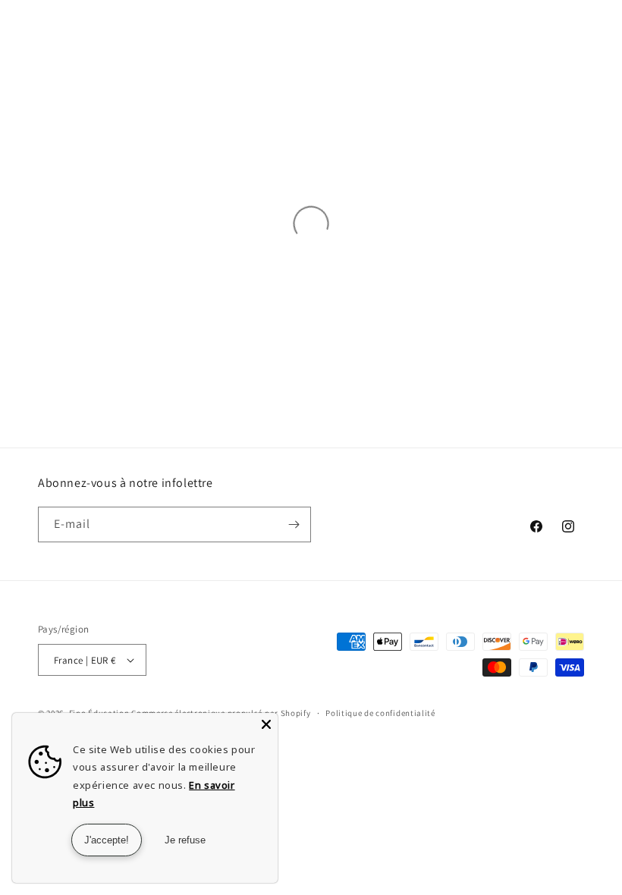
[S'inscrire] (293, 524)
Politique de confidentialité (380, 713)
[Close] (266, 724)
